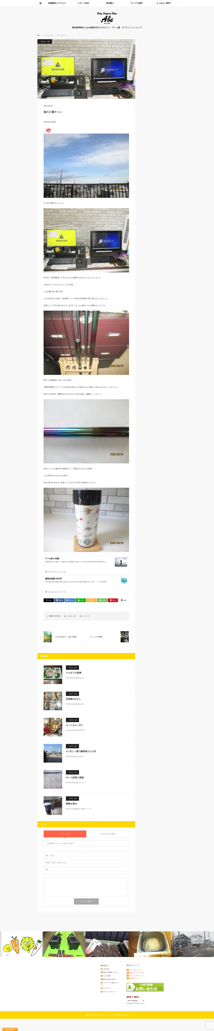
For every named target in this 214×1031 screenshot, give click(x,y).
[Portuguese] (135, 997)
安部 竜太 (57, 616)
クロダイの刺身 (73, 672)
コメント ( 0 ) (65, 834)
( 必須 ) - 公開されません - (56, 862)
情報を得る (71, 803)
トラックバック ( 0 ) (107, 834)
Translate (142, 1003)
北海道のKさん (73, 699)
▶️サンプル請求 (105, 976)
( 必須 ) (50, 855)
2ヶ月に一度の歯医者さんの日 (81, 751)
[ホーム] (40, 3)
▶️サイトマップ (105, 988)
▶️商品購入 (104, 965)
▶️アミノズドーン (134, 970)
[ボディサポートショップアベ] (107, 24)
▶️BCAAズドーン (133, 978)
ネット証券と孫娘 (75, 777)
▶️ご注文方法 (105, 969)
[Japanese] (133, 997)
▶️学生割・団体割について (109, 972)
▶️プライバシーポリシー (108, 991)
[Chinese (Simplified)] (128, 997)
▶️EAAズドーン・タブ (135, 973)
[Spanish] (137, 997)
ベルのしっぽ (45, 41)
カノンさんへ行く (75, 725)
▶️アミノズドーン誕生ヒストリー (110, 984)
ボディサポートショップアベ (104, 1015)
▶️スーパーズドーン (135, 976)
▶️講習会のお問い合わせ (108, 979)
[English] (130, 997)
